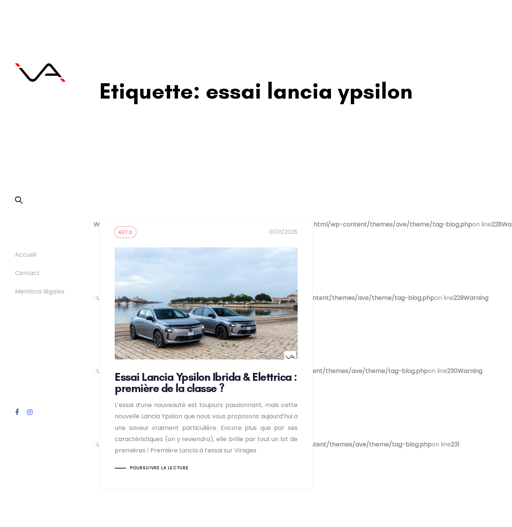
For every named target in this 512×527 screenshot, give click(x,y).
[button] (18, 200)
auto (125, 232)
